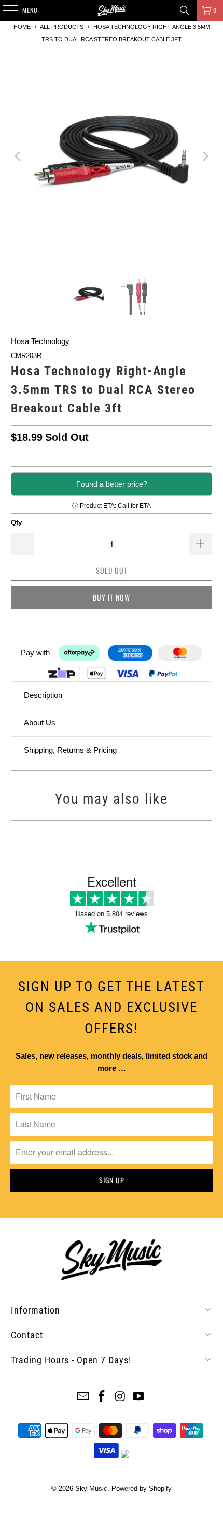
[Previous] (18, 156)
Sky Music (91, 1488)
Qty (16, 522)
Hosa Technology (40, 341)
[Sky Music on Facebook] (101, 1397)
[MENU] (4, 10)
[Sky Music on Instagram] (120, 1397)
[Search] (184, 10)
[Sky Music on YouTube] (139, 1397)
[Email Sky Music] (83, 1397)
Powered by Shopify (142, 1488)
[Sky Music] (112, 10)
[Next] (204, 156)
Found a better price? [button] (111, 484)
